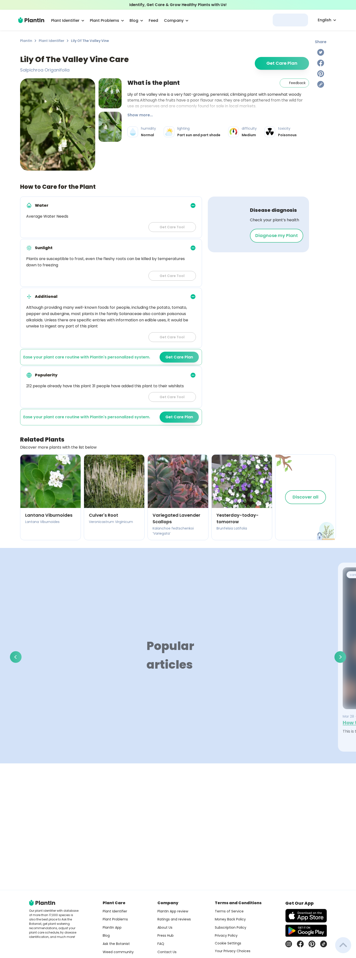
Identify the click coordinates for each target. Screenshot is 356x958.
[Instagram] (288, 944)
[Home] (31, 20)
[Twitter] (320, 52)
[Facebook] (320, 63)
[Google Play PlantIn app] (306, 931)
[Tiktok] (323, 944)
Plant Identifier (51, 40)
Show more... (140, 115)
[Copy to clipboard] (320, 84)
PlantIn (26, 40)
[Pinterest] (320, 73)
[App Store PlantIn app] (306, 916)
